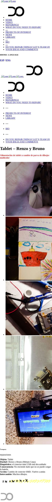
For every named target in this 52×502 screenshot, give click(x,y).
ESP (2, 60)
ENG (8, 60)
